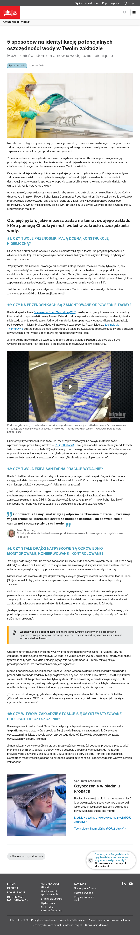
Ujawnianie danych (96, 925)
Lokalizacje (16, 892)
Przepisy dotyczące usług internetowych (57, 925)
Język (131, 3)
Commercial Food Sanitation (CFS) (55, 312)
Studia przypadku (52, 898)
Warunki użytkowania (72, 920)
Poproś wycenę (111, 3)
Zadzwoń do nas (88, 3)
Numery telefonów (85, 888)
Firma (11, 883)
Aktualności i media (16, 21)
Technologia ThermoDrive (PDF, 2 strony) (99, 828)
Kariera (12, 888)
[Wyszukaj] (124, 12)
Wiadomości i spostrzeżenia (27, 856)
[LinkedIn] (124, 884)
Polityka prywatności (44, 920)
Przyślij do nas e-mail (85, 899)
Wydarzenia (48, 903)
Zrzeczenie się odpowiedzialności (109, 920)
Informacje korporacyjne (17, 898)
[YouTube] (131, 884)
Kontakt (80, 883)
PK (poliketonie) (64, 445)
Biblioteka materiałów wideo (51, 909)
